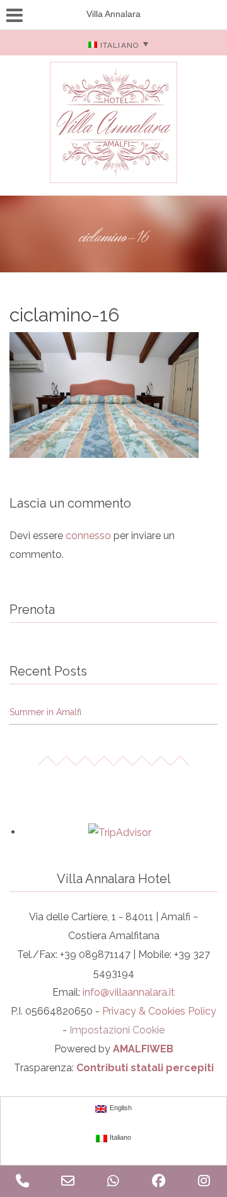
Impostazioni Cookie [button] (117, 1030)
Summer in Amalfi (45, 712)
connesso (88, 536)
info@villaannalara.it (129, 992)
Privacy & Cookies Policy (159, 1011)
